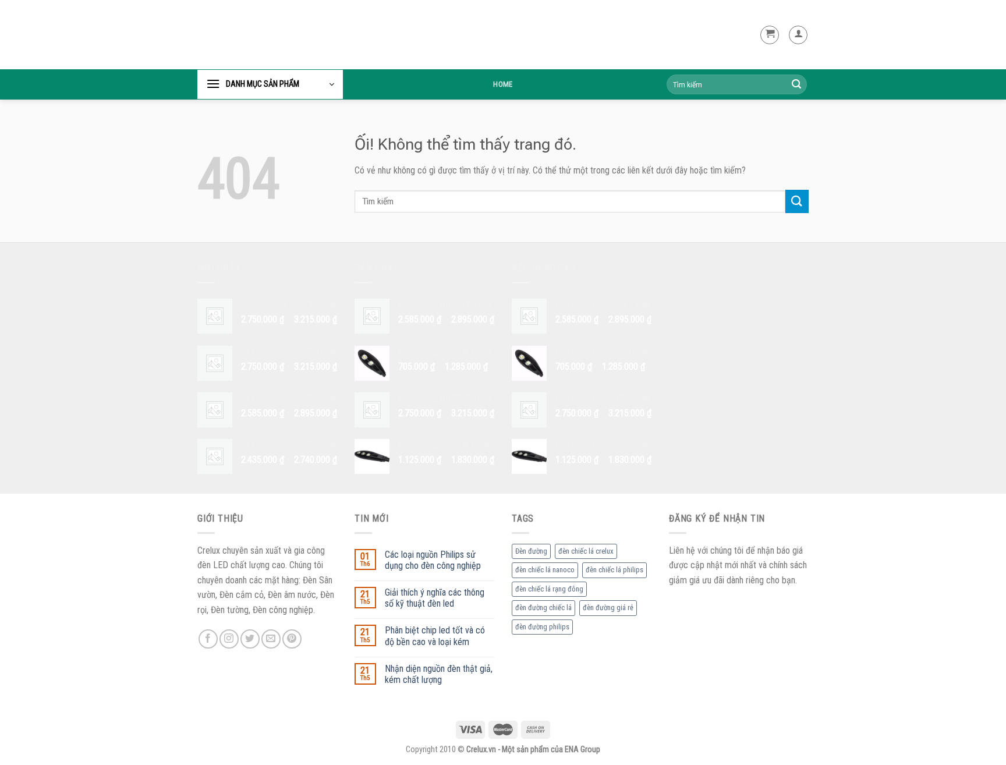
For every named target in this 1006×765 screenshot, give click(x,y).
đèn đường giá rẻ (608, 607)
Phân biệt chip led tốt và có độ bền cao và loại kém (435, 636)
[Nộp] (796, 84)
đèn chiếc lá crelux (586, 551)
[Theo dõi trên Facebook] (208, 639)
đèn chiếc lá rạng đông (549, 589)
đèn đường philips (542, 626)
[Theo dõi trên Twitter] (250, 639)
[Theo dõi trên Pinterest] (292, 639)
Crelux (226, 35)
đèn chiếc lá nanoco (545, 569)
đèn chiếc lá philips (614, 569)
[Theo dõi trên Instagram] (229, 639)
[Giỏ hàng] (769, 35)
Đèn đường (531, 551)
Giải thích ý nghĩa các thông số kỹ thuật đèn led (434, 598)
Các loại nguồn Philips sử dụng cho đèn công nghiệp (433, 560)
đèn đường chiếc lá (543, 607)
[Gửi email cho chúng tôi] (271, 639)
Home (502, 84)
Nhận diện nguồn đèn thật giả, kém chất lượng (439, 674)
